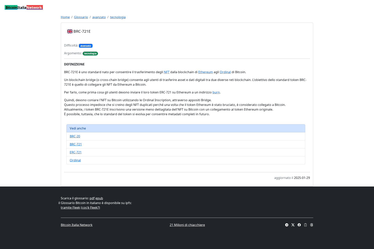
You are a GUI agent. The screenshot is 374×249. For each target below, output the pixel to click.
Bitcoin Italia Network (77, 225)
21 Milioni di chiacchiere (187, 225)
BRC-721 (76, 144)
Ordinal (225, 72)
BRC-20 (75, 136)
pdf (92, 198)
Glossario (81, 17)
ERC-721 (76, 152)
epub (99, 198)
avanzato (99, 17)
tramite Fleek (70, 207)
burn (216, 92)
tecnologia (118, 17)
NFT (166, 72)
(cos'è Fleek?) (90, 207)
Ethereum (205, 72)
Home (65, 17)
